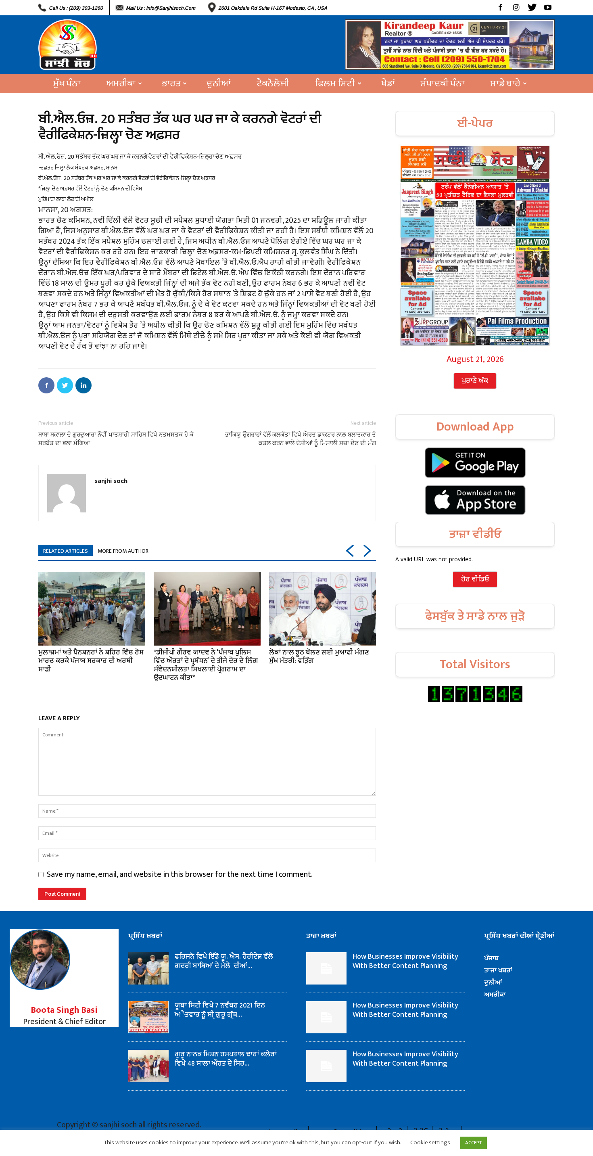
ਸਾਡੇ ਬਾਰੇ (505, 83)
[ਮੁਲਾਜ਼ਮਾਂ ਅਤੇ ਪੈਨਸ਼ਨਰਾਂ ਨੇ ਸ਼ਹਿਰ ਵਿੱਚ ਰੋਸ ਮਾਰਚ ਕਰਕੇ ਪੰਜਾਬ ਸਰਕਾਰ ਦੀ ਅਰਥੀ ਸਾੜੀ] (91, 608)
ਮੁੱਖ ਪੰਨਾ (67, 83)
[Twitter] (532, 7)
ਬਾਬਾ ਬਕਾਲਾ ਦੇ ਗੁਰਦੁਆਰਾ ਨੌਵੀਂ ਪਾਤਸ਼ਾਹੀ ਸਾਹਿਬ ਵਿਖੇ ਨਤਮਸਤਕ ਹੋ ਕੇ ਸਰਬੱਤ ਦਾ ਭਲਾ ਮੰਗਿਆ (116, 439)
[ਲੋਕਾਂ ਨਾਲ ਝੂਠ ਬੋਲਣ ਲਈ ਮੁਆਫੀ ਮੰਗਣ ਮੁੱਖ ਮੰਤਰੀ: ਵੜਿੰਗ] (322, 608)
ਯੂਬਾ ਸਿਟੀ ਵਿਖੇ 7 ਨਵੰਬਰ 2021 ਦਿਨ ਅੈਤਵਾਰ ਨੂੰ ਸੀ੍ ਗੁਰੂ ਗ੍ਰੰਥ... (220, 1010)
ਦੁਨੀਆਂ (219, 83)
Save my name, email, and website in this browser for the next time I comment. (180, 874)
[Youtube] (548, 7)
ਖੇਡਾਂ (388, 83)
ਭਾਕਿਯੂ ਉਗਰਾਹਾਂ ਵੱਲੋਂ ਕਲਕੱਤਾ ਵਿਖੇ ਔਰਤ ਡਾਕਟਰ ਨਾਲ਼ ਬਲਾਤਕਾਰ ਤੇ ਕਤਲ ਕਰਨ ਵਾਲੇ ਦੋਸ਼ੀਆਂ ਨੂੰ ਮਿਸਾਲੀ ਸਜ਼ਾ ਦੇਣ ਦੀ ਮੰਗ (300, 439)
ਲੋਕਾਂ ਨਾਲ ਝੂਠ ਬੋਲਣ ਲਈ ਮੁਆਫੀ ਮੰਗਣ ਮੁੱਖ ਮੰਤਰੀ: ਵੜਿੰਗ (319, 656)
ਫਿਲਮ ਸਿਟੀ (335, 83)
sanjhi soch (110, 481)
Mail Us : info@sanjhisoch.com (160, 8)
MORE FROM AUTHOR (123, 551)
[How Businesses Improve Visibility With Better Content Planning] (326, 968)
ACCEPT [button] (473, 1142)
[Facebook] (500, 7)
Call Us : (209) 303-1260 (76, 8)
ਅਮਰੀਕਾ (121, 83)
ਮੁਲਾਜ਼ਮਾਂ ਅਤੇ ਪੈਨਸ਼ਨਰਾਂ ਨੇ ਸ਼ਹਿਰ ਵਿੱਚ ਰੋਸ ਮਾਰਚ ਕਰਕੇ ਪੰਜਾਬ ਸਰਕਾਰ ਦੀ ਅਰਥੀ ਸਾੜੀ (91, 660)
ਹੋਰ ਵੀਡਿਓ (475, 579)
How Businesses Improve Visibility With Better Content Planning (405, 961)
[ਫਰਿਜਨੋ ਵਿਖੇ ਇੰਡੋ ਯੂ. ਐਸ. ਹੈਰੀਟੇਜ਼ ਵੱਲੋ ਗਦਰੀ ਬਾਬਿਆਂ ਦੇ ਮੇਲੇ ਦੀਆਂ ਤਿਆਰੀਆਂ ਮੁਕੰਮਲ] (148, 968)
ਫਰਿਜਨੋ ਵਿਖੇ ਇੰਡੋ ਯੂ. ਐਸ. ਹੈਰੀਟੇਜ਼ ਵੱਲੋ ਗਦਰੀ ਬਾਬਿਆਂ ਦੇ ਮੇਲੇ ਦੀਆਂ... (224, 961)
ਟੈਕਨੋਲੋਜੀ (273, 83)
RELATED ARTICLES (65, 551)
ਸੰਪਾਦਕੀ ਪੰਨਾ (443, 83)
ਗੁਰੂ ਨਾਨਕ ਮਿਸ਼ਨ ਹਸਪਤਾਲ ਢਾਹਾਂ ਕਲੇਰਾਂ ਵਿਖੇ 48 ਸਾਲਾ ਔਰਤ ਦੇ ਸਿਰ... (226, 1059)
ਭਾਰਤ (171, 83)
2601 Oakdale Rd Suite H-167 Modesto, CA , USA (272, 8)
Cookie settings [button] (430, 1142)
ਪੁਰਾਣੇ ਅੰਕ (475, 381)
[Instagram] (516, 7)
